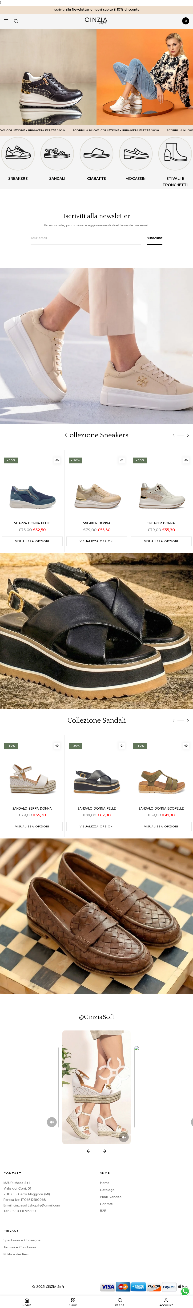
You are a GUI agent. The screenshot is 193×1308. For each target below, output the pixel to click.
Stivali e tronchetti (175, 182)
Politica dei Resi (16, 1254)
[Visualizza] (57, 460)
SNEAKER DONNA (96, 523)
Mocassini (135, 178)
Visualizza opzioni (32, 541)
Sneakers (18, 178)
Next (187, 436)
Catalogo (107, 1189)
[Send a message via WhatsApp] (185, 1291)
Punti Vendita (110, 1196)
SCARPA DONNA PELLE (32, 523)
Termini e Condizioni (20, 1247)
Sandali (57, 178)
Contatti (106, 1204)
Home (104, 1182)
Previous (178, 435)
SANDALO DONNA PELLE (97, 808)
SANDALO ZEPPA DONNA (32, 808)
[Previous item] (88, 1151)
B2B (103, 1210)
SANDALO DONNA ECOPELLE (161, 808)
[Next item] (104, 1151)
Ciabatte (96, 178)
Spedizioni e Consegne (22, 1240)
